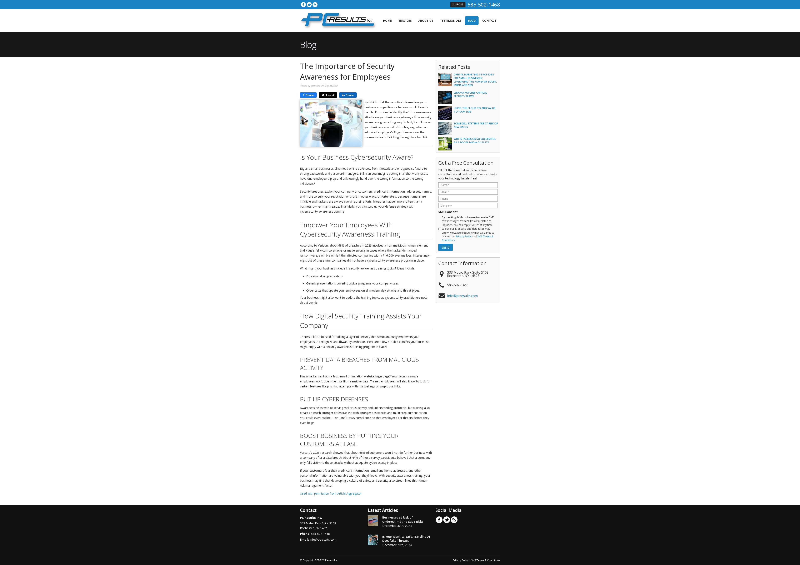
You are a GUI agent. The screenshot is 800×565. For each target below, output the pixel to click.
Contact (489, 21)
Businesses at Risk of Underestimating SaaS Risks (402, 519)
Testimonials (450, 21)
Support (457, 4)
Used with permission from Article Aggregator (331, 493)
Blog (472, 21)
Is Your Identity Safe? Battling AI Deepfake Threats (406, 539)
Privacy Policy (463, 236)
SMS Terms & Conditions (485, 560)
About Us (425, 21)
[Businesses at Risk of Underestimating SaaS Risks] (373, 521)
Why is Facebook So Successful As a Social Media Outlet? (475, 140)
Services (405, 21)
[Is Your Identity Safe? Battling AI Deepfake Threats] (373, 540)
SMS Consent (448, 212)
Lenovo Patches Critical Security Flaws (470, 94)
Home (387, 21)
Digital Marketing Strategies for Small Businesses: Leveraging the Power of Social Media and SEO (475, 80)
